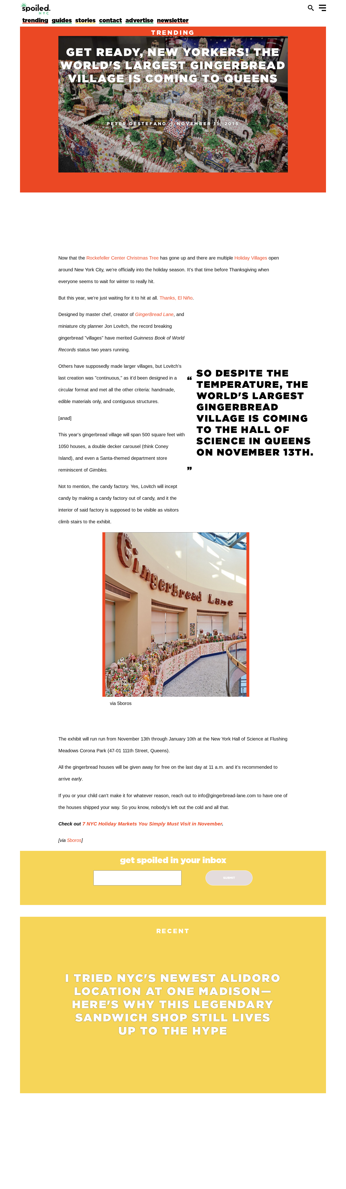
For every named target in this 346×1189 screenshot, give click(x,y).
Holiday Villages (250, 257)
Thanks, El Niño (176, 297)
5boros (73, 840)
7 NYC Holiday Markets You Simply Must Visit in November (152, 823)
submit (229, 878)
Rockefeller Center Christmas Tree (122, 257)
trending (173, 32)
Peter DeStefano (137, 123)
